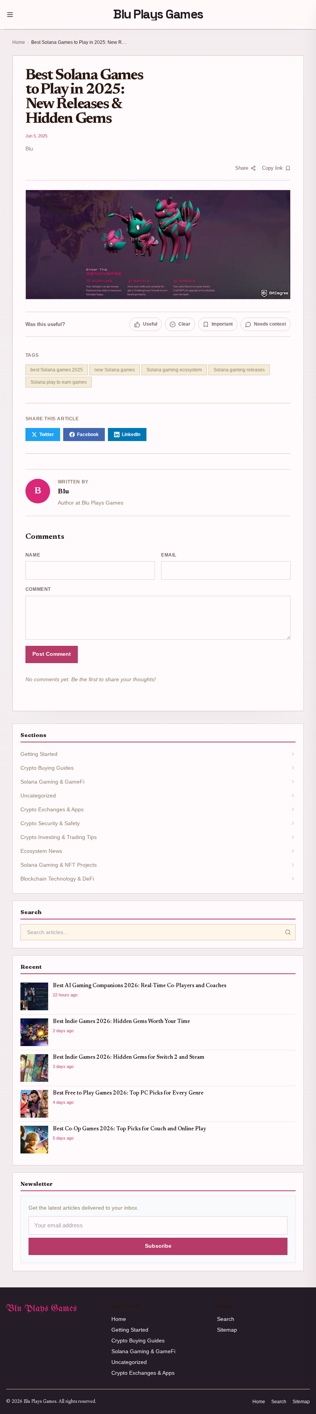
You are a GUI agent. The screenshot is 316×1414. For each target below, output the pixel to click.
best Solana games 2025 (56, 370)
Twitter (46, 434)
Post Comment (51, 654)
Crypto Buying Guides (138, 1340)
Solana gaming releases (239, 370)
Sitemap (227, 1330)
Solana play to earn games (58, 382)
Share (241, 168)
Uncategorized (129, 1362)
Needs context (270, 324)
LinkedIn (131, 434)
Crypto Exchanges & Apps (143, 1373)
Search (225, 1319)
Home (18, 42)
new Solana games (114, 370)
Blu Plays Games (158, 14)
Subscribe (158, 1246)
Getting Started (129, 1330)
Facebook (88, 434)
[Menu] (10, 14)
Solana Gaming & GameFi (143, 1351)
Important (222, 324)
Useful (150, 324)
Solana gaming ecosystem (174, 370)
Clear (184, 324)
